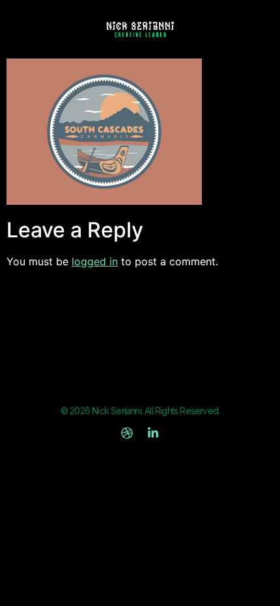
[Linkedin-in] (153, 433)
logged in (95, 261)
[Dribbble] (127, 433)
